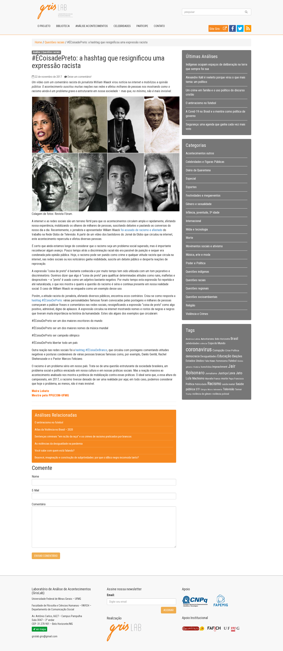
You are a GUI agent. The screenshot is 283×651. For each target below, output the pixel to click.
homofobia (206, 367)
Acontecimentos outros (200, 153)
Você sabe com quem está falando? (55, 450)
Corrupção (218, 350)
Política (190, 384)
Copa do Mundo (216, 343)
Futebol (233, 360)
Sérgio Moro (207, 389)
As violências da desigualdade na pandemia (59, 443)
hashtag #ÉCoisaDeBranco (91, 350)
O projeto (44, 26)
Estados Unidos (195, 361)
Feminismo (222, 360)
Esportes (191, 187)
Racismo (214, 383)
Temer (238, 389)
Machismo (198, 378)
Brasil (234, 339)
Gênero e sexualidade (199, 204)
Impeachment (219, 366)
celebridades (192, 343)
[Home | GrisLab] (55, 11)
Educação (224, 356)
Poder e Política (195, 263)
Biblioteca (63, 26)
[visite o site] (195, 600)
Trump (189, 394)
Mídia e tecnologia (197, 229)
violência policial (220, 393)
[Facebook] (232, 29)
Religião (190, 305)
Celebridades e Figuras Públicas (205, 162)
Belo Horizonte (222, 338)
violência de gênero (202, 394)
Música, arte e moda (198, 255)
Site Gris (214, 29)
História (196, 367)
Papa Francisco (236, 378)
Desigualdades (208, 356)
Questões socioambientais (201, 297)
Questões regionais (197, 288)
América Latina (193, 339)
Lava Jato (235, 373)
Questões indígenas (197, 271)
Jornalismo (211, 373)
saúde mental (228, 384)
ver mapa (40, 629)
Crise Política (232, 350)
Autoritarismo (207, 338)
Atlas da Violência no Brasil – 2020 (54, 429)
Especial (191, 178)
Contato (159, 26)
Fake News (210, 361)
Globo (240, 361)
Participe (142, 26)
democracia (193, 356)
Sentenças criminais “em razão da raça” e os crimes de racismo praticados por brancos (83, 436)
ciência (203, 343)
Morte (189, 238)
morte (224, 378)
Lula (188, 378)
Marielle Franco (212, 378)
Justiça (223, 373)
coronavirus (199, 349)
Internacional (193, 221)
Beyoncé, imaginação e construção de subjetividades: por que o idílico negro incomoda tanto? (87, 457)
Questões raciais (54, 42)
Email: (111, 595)
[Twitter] (240, 29)
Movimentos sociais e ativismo (204, 246)
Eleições (237, 356)
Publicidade (201, 384)
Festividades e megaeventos (203, 195)
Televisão (228, 389)
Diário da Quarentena (198, 170)
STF (198, 389)
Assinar (168, 610)
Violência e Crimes (197, 314)
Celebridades (122, 26)
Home (38, 42)
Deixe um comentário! (79, 76)
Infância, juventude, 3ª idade (202, 212)
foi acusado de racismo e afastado (141, 230)
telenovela (218, 389)
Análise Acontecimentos (91, 26)
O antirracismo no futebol (49, 422)
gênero (189, 367)
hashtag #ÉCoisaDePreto (47, 300)
